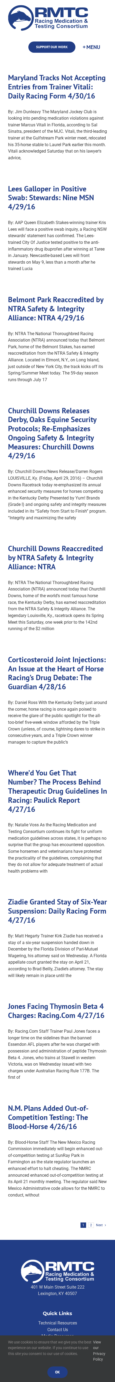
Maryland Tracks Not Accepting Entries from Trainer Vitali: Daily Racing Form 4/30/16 (57, 87)
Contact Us (57, 1329)
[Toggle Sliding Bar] (91, 47)
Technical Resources (57, 1323)
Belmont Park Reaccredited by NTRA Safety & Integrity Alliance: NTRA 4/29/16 (55, 308)
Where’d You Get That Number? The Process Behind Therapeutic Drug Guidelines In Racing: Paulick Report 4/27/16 (57, 791)
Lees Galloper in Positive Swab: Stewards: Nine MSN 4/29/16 (51, 198)
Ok (57, 1372)
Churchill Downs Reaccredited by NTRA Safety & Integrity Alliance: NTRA (55, 557)
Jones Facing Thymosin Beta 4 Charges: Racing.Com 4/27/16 (56, 1010)
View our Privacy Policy (99, 1351)
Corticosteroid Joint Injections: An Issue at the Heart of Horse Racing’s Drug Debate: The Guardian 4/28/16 (57, 672)
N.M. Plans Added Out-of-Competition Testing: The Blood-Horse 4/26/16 (48, 1117)
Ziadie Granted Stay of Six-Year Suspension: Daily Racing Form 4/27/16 (57, 911)
